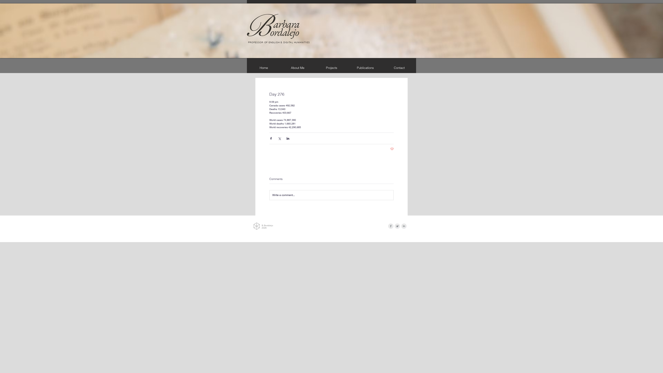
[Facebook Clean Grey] (390, 226)
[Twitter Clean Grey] (397, 226)
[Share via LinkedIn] (288, 138)
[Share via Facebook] (271, 138)
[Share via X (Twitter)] (279, 138)
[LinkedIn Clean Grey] (404, 226)
